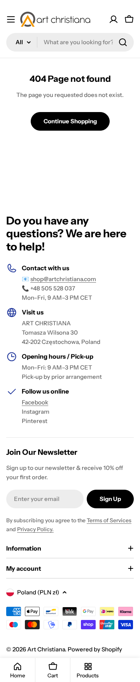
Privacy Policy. (35, 529)
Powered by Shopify (95, 649)
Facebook (35, 402)
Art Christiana (46, 649)
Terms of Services (109, 520)
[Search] (123, 42)
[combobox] (70, 42)
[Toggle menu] (11, 19)
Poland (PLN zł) (38, 592)
